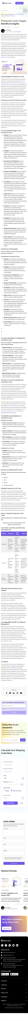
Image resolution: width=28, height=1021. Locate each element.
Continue (14, 712)
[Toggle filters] (25, 10)
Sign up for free (6, 928)
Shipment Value (6, 795)
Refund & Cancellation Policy (14, 1005)
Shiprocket (18, 31)
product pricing (13, 411)
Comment (5, 828)
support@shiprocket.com (9, 952)
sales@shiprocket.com (8, 955)
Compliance (23, 1004)
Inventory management (14, 405)
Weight (5, 775)
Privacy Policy (17, 708)
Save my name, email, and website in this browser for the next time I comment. (14, 858)
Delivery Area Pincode (8, 768)
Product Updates (5, 890)
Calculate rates (10, 803)
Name (5, 838)
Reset (21, 803)
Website (5, 850)
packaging (14, 669)
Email (4, 844)
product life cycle (5, 57)
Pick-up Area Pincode (8, 761)
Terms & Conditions (6, 1004)
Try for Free (19, 3)
